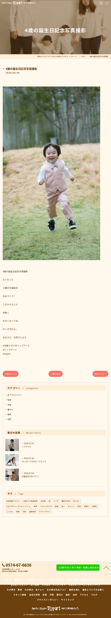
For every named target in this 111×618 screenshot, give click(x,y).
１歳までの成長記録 (30, 501)
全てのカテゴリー (15, 395)
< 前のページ (11, 373)
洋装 (9, 404)
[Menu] (107, 3)
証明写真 (32, 511)
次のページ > (100, 373)
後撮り (94, 506)
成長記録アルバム (12, 501)
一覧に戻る (55, 373)
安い (63, 506)
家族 (17, 511)
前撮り (86, 506)
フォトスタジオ (46, 506)
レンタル (9, 511)
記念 (79, 506)
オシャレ (71, 506)
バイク (56, 501)
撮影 (9, 414)
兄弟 (24, 511)
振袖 (56, 506)
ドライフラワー (44, 511)
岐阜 (35, 506)
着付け (10, 409)
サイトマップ (67, 599)
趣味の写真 (66, 501)
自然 (9, 419)
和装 (9, 399)
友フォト (76, 501)
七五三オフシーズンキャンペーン (18, 506)
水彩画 (43, 501)
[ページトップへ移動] (106, 567)
